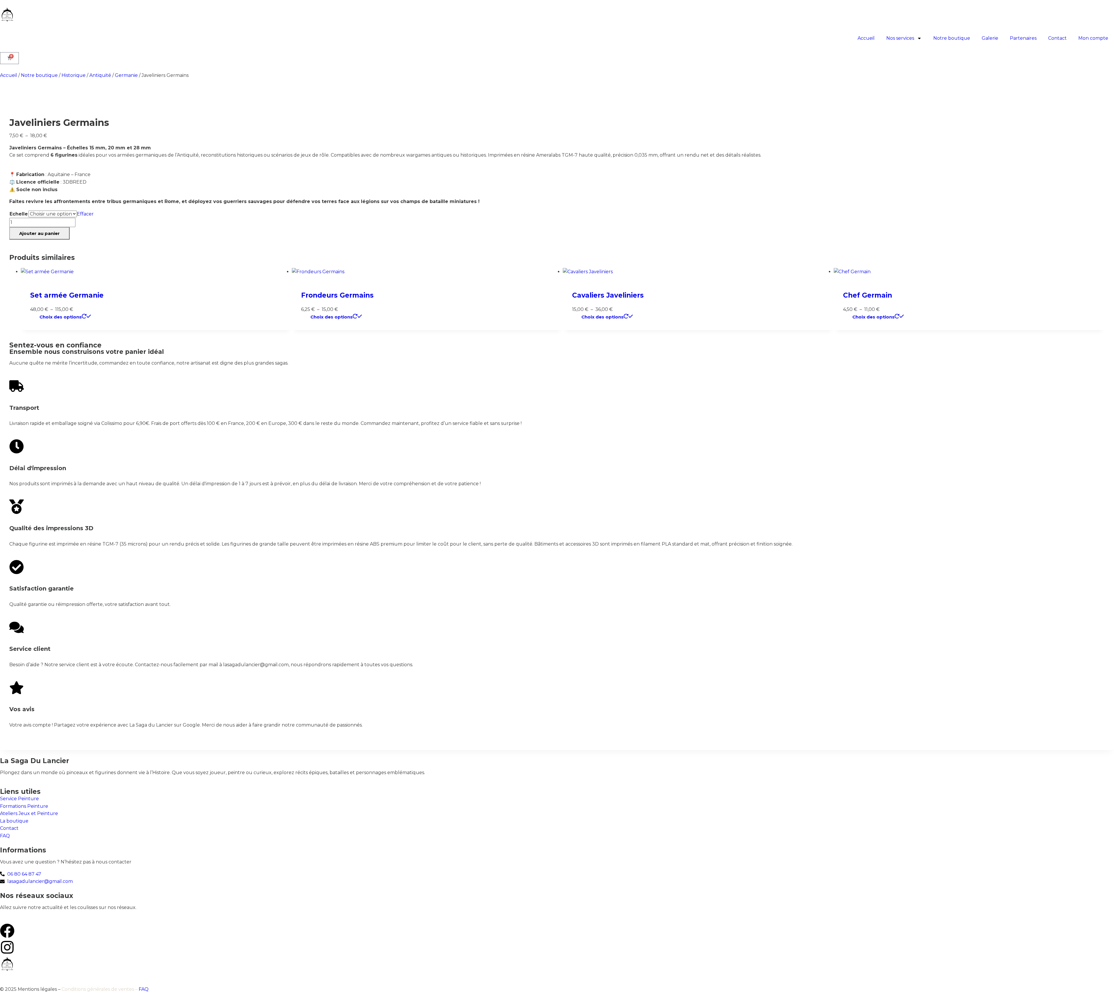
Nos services (900, 38)
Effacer (85, 214)
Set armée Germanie (67, 295)
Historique (74, 75)
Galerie (990, 38)
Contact (1057, 38)
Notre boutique (951, 38)
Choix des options (60, 317)
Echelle (19, 214)
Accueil (866, 38)
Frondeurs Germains (337, 295)
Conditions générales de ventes (98, 989)
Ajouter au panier (39, 233)
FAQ (144, 989)
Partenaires (1023, 38)
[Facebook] (7, 930)
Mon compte (1093, 38)
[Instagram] (7, 947)
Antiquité (100, 75)
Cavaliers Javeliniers (608, 295)
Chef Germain (867, 295)
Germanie (126, 75)
